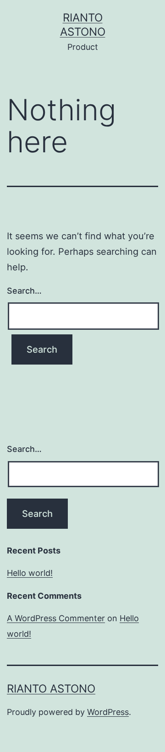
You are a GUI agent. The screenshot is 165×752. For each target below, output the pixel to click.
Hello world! (30, 573)
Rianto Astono (51, 688)
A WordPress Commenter (56, 618)
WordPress (108, 712)
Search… (24, 290)
